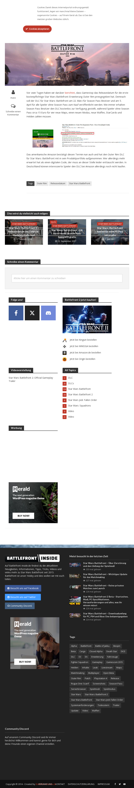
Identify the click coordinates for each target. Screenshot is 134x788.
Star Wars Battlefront (79, 183)
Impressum (104, 784)
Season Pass (115, 683)
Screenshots (99, 683)
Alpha (74, 645)
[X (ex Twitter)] (32, 313)
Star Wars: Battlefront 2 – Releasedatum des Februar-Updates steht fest (24, 232)
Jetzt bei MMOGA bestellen (84, 346)
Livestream (107, 667)
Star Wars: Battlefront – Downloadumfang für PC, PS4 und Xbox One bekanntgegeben (105, 615)
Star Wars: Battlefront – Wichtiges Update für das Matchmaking (105, 575)
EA (86, 656)
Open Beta (108, 672)
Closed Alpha (95, 651)
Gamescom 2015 (114, 662)
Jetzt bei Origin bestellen (82, 358)
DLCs (53, 222)
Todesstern (103, 705)
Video (85, 710)
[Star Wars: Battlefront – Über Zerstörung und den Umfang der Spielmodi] (75, 564)
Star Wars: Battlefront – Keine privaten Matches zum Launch (103, 587)
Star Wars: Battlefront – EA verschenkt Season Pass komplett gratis (67, 233)
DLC (73, 656)
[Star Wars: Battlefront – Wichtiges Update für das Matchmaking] (75, 575)
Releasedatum (58, 183)
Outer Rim (42, 183)
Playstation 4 (100, 678)
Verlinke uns (45, 784)
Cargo (82, 651)
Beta (73, 651)
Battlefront (86, 645)
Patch (87, 678)
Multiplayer (93, 672)
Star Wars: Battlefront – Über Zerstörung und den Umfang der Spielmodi (104, 564)
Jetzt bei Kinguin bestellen (83, 339)
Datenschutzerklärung (81, 784)
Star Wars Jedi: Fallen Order (109, 699)
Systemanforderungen (82, 705)
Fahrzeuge (112, 656)
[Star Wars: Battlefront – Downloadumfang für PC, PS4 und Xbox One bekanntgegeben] (75, 615)
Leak (95, 667)
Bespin (116, 645)
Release (115, 678)
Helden (74, 667)
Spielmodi (95, 688)
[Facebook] (16, 313)
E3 (80, 656)
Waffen (95, 710)
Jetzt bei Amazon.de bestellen (85, 352)
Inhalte (85, 667)
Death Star (111, 651)
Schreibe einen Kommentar (13, 113)
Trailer (116, 705)
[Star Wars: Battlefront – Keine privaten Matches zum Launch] (75, 586)
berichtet (70, 92)
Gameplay (97, 662)
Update (74, 710)
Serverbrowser (78, 688)
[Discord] (48, 313)
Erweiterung (97, 656)
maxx (13, 97)
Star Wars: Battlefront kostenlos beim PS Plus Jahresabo (110, 232)
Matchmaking (77, 672)
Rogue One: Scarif (80, 683)
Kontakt (60, 784)
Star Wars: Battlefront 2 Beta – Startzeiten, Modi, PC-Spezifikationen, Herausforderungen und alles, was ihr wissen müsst (105, 601)
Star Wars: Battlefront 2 (96, 694)
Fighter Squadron (79, 662)
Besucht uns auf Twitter (24, 597)
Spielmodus (109, 688)
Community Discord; (21, 605)
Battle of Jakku (102, 645)
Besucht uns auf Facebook (24, 588)
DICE (123, 651)
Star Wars (76, 694)
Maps (119, 667)
